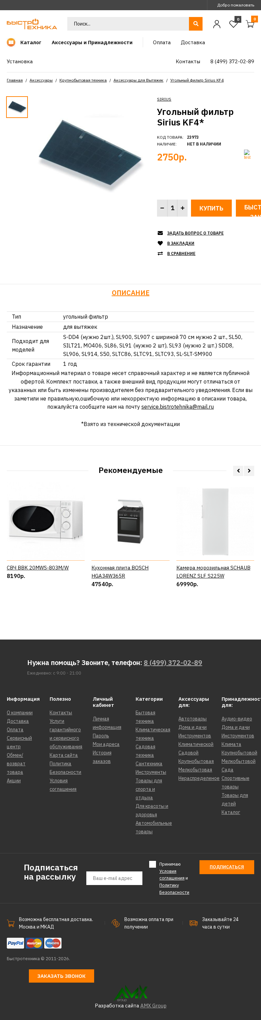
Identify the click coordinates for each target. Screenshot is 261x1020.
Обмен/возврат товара (16, 763)
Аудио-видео (237, 719)
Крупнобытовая (196, 761)
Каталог (231, 812)
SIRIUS (164, 99)
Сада (227, 770)
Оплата (15, 730)
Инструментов (194, 736)
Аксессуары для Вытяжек (138, 80)
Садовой (188, 753)
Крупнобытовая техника (83, 80)
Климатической (195, 744)
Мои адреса (106, 744)
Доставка (18, 721)
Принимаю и (174, 878)
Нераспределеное (199, 778)
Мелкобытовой (239, 761)
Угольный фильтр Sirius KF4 (197, 80)
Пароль (101, 736)
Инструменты (151, 772)
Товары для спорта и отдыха (149, 789)
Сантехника (149, 764)
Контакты (61, 713)
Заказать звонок (61, 976)
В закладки (180, 243)
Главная (15, 80)
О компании (20, 713)
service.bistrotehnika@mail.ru (177, 406)
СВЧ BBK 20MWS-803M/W (38, 567)
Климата (231, 744)
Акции (14, 781)
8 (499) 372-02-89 (173, 662)
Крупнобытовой (239, 753)
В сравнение (181, 253)
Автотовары (192, 719)
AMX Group (153, 1005)
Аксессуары (41, 80)
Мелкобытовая (195, 770)
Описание (131, 292)
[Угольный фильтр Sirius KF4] (89, 154)
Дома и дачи (192, 727)
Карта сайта (64, 755)
